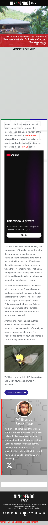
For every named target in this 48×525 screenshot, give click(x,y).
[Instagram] (8, 513)
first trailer (31, 135)
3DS (44, 44)
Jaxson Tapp (40, 36)
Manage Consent (30, 522)
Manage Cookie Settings (32, 508)
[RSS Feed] (25, 515)
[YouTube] (24, 513)
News (38, 44)
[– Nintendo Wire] (24, 498)
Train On (24, 146)
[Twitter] (20, 513)
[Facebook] (4, 513)
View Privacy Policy (14, 508)
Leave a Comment (10, 36)
